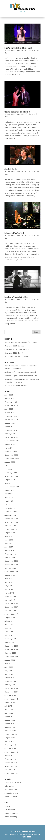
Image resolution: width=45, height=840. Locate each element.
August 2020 (9, 490)
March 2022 (9, 469)
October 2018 (10, 568)
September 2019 (11, 529)
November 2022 (11, 455)
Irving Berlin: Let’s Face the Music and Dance (16, 297)
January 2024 (10, 434)
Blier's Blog (9, 786)
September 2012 (11, 752)
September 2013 (11, 734)
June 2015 (8, 710)
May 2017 (8, 628)
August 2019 (9, 533)
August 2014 (9, 720)
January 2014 (9, 727)
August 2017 (9, 618)
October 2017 (10, 611)
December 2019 (11, 519)
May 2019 (8, 543)
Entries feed (9, 810)
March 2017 (9, 635)
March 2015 (9, 717)
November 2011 (10, 766)
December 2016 (11, 646)
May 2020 (8, 501)
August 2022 (9, 462)
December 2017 (11, 603)
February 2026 (10, 402)
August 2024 (9, 423)
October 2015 (10, 695)
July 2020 (8, 494)
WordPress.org (10, 817)
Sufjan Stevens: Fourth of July (24, 372)
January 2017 (9, 642)
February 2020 (10, 512)
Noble (7, 385)
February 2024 (10, 430)
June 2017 (8, 625)
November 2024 (11, 420)
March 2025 (9, 413)
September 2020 (11, 487)
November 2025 (11, 405)
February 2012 (10, 759)
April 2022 (8, 466)
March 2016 (9, 678)
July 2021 (8, 483)
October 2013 (10, 731)
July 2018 (8, 579)
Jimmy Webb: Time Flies (10, 169)
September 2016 (11, 657)
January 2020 (10, 515)
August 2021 (9, 480)
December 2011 (10, 763)
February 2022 (10, 473)
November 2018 (11, 565)
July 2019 (8, 536)
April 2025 (8, 409)
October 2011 (9, 770)
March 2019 (9, 550)
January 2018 (9, 600)
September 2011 (11, 773)
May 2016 (8, 671)
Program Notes (10, 790)
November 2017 (11, 607)
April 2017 (8, 632)
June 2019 (8, 540)
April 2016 (8, 674)
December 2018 (11, 561)
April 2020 (8, 505)
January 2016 (9, 685)
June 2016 (8, 667)
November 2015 (11, 692)
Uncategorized (10, 797)
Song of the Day (11, 793)
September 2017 (11, 614)
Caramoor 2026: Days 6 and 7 (16, 349)
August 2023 (9, 444)
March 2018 (9, 593)
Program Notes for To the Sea (16, 357)
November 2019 (11, 522)
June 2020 (8, 497)
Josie (6, 372)
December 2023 (11, 437)
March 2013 (9, 741)
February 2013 (10, 745)
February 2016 (10, 681)
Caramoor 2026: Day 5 (13, 353)
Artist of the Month (12, 783)
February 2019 (10, 554)
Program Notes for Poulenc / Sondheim (20, 342)
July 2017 (8, 621)
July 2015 (8, 706)
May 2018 (8, 586)
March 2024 (9, 427)
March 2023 (9, 448)
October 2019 (10, 526)
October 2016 (10, 653)
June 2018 (8, 582)
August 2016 (9, 660)
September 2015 (11, 699)
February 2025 (10, 416)
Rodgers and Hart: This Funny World (14, 233)
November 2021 (11, 476)
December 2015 (11, 688)
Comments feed (11, 813)
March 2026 (9, 398)
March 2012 (9, 755)
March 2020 (9, 508)
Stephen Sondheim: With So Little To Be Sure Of (17, 112)
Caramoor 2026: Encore (14, 346)
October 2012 (10, 748)
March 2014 (9, 724)
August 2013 (9, 738)
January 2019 (9, 558)
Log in (7, 806)
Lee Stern (11, 50)
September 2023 (11, 441)
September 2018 (11, 572)
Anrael (7, 379)
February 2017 (10, 639)
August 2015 (9, 702)
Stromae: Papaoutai (21, 385)
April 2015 (8, 713)
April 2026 (8, 395)
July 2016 (8, 664)
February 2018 (10, 596)
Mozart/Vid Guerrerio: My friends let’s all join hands (18, 48)
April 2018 (8, 589)
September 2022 (11, 458)
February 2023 (10, 451)
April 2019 (8, 547)
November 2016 (11, 649)
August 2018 (9, 575)
